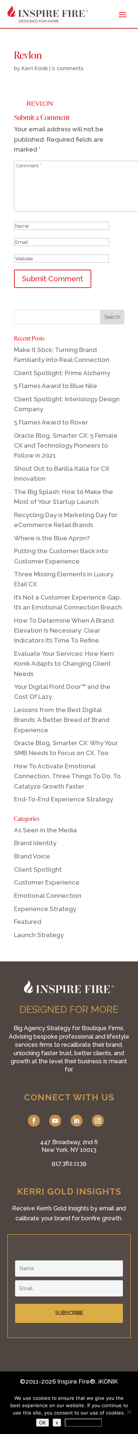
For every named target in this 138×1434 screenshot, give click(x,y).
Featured (27, 921)
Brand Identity (35, 843)
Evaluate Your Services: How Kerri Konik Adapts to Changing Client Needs (64, 663)
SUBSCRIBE (69, 1313)
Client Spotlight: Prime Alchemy (62, 373)
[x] (128, 1411)
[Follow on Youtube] (55, 1121)
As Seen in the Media (45, 830)
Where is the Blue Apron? (52, 538)
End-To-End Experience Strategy (63, 799)
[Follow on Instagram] (98, 1121)
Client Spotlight (38, 869)
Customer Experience (46, 882)
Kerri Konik (35, 68)
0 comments (68, 68)
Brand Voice (32, 856)
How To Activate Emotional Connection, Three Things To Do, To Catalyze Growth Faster (67, 776)
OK (42, 1423)
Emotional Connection (47, 895)
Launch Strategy (39, 935)
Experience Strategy (45, 908)
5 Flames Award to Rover (51, 422)
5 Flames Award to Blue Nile (55, 385)
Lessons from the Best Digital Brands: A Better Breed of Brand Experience (61, 719)
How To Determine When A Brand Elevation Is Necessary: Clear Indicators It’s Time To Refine (64, 630)
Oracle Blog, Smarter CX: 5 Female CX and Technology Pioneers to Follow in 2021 (65, 445)
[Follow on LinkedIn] (76, 1121)
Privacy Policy (83, 1423)
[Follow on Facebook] (34, 1121)
